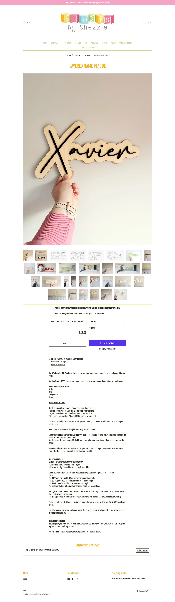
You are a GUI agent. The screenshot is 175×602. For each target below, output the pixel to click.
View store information (58, 365)
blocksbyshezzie (32, 594)
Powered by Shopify (44, 594)
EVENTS (104, 43)
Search (25, 579)
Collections (77, 55)
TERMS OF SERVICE (87, 47)
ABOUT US (94, 43)
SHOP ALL (54, 43)
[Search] (24, 22)
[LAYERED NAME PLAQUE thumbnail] (28, 255)
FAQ (86, 43)
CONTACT (78, 43)
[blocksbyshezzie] (87, 22)
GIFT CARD (67, 43)
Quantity (92, 328)
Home (45, 43)
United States (142, 591)
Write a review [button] (142, 550)
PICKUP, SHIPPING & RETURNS (121, 43)
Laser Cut (87, 55)
